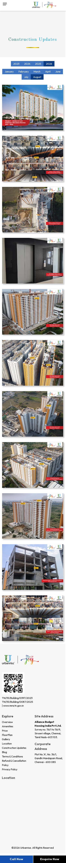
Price (5, 730)
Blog (4, 752)
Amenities (7, 726)
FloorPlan (7, 735)
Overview (7, 722)
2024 (27, 63)
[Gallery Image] (32, 107)
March (36, 71)
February (23, 71)
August (37, 77)
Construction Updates (14, 747)
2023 (16, 63)
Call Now (16, 859)
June (58, 71)
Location (7, 743)
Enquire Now (49, 859)
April (47, 71)
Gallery (6, 739)
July (26, 77)
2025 (38, 63)
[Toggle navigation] (5, 3)
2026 (49, 63)
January (9, 71)
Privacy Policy (9, 769)
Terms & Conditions (12, 756)
